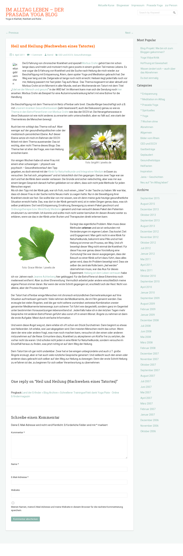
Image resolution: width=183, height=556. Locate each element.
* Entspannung (148, 93)
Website (15, 490)
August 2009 (147, 303)
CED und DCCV (65, 55)
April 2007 (146, 398)
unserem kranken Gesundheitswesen (36, 108)
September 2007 (150, 370)
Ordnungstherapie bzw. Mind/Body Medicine (36, 209)
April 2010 (146, 287)
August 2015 (147, 203)
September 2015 (150, 198)
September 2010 (150, 281)
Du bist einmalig (149, 78)
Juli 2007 (145, 381)
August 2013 (147, 226)
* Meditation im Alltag (152, 99)
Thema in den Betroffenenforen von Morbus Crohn (40, 111)
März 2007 (146, 403)
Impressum (138, 5)
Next (129, 32)
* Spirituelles (147, 110)
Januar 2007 (147, 414)
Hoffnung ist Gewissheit (153, 63)
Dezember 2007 (149, 353)
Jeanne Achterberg (45, 276)
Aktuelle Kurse (106, 5)
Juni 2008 (146, 331)
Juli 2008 (145, 325)
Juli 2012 (145, 248)
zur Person (171, 5)
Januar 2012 (147, 253)
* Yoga (144, 116)
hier (120, 89)
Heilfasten (146, 165)
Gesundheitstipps (82, 55)
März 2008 (146, 342)
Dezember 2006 (149, 420)
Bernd (50, 55)
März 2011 (146, 270)
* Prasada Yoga (149, 104)
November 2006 (149, 425)
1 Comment (36, 55)
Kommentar (18, 432)
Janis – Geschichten (151, 177)
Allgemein (146, 132)
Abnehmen (146, 127)
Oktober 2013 (148, 214)
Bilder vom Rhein (149, 138)
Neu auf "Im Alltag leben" (154, 182)
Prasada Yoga (155, 5)
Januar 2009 (147, 314)
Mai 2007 (145, 392)
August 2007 (147, 375)
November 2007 (149, 359)
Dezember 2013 (149, 209)
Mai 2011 (145, 259)
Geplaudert (146, 154)
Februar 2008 (147, 348)
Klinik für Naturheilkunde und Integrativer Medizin (75, 171)
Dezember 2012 (149, 231)
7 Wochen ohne (149, 121)
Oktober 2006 (148, 431)
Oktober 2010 (148, 276)
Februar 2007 (147, 409)
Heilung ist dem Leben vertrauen (102, 272)
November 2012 (149, 237)
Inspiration (146, 171)
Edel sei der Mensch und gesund (30, 89)
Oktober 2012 (148, 242)
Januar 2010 (147, 292)
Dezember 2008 (149, 320)
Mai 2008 (145, 337)
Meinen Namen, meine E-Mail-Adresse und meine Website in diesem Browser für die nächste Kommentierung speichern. (67, 509)
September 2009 (150, 298)
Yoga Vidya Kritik (149, 57)
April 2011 (146, 264)
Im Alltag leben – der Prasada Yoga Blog (35, 12)
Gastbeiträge (147, 149)
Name (15, 464)
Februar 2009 (147, 309)
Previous (12, 32)
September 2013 (150, 220)
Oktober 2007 (148, 364)
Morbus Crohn (90, 63)
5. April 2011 (19, 55)
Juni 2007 (146, 386)
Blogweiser (123, 5)
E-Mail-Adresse (19, 477)
